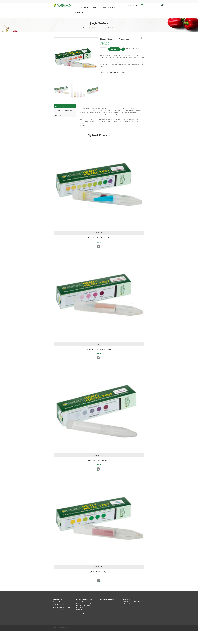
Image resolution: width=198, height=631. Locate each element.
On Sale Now (79, 12)
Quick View (99, 232)
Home (82, 27)
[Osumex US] (62, 5)
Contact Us (108, 1)
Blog (102, 1)
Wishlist (124, 1)
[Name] (136, 5)
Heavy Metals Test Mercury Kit (140, 38)
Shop (76, 7)
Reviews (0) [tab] (59, 115)
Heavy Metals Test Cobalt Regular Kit (99, 572)
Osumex (64, 627)
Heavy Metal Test (93, 27)
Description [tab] (59, 106)
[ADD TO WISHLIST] (123, 49)
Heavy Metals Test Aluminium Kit (99, 238)
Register (84, 7)
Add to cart (114, 49)
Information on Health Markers (103, 7)
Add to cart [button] (98, 246)
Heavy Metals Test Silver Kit (143, 38)
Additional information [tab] (63, 111)
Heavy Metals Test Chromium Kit (99, 460)
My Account (117, 1)
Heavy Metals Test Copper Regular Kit (99, 349)
